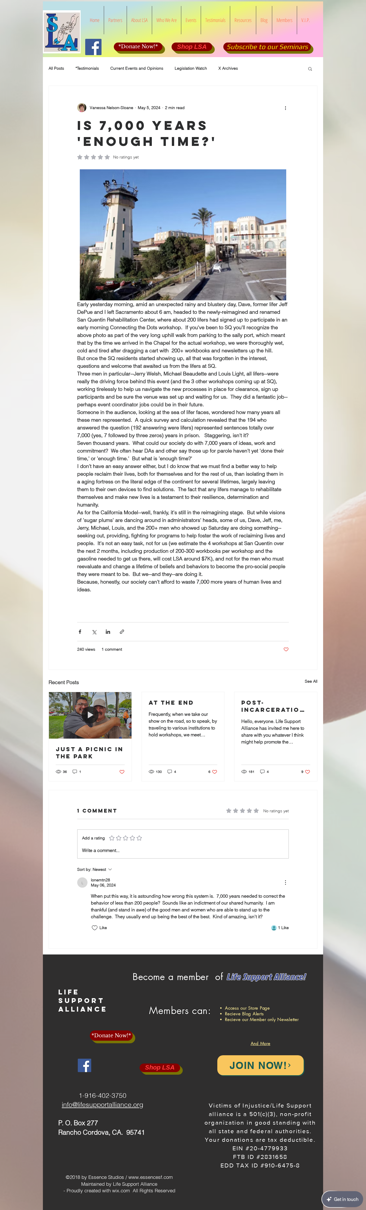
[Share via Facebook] (80, 631)
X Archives (228, 68)
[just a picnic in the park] (90, 715)
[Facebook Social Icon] (93, 47)
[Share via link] (122, 631)
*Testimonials (87, 68)
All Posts (56, 68)
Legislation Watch (191, 68)
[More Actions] (285, 882)
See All (311, 681)
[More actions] (285, 107)
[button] (310, 68)
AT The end (171, 702)
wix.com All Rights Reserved (143, 1190)
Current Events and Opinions (136, 68)
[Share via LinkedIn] (108, 631)
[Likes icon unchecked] (94, 927)
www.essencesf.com (150, 1177)
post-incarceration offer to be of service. (273, 706)
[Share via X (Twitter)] (94, 631)
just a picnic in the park (90, 752)
